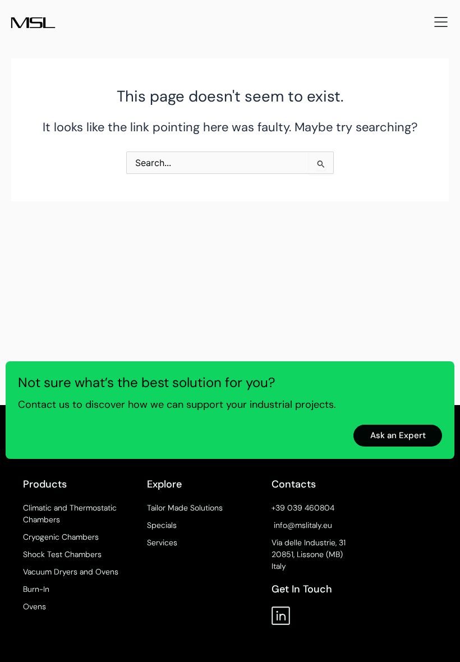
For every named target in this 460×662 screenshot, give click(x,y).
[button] (441, 23)
